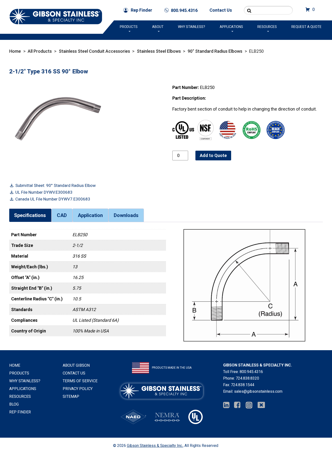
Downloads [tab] (126, 215)
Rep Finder (141, 10)
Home (15, 51)
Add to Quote (213, 155)
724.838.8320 (247, 378)
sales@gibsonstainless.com (258, 391)
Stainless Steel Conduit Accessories (94, 51)
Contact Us (221, 10)
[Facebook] (237, 405)
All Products (40, 51)
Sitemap (71, 396)
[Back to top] (315, 444)
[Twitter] (261, 405)
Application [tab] (90, 215)
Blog (14, 404)
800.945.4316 (251, 371)
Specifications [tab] (30, 215)
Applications (231, 27)
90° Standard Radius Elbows (215, 51)
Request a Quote (306, 27)
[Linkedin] (226, 405)
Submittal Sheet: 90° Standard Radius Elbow (55, 185)
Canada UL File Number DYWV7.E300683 (52, 199)
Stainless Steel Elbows (159, 51)
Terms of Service (80, 381)
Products (129, 27)
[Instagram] (249, 405)
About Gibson (76, 365)
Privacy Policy (78, 388)
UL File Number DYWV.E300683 (43, 192)
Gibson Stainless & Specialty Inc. (155, 445)
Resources (267, 27)
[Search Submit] (249, 10)
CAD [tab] (62, 215)
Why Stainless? (191, 27)
